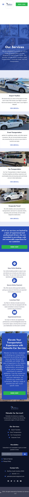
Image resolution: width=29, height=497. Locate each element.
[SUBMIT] (24, 454)
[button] (3, 4)
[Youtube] (20, 481)
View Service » (14, 108)
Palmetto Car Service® (14, 413)
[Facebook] (8, 481)
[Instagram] (14, 481)
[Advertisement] (14, 23)
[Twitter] (11, 481)
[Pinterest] (17, 481)
